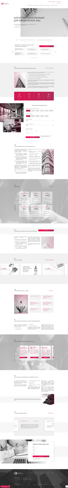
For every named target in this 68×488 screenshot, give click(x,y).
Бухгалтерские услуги (31, 5)
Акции (56, 3)
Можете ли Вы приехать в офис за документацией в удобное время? (47, 303)
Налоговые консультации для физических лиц (20, 49)
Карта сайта (16, 483)
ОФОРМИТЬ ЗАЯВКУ (15, 207)
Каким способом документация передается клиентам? (34, 303)
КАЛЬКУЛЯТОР (15, 200)
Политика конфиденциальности (18, 484)
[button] (35, 296)
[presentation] (12, 52)
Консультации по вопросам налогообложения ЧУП (34, 53)
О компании (52, 5)
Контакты (56, 5)
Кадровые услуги (36, 5)
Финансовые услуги (42, 5)
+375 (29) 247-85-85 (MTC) (26, 478)
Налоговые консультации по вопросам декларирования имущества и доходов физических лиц (35, 49)
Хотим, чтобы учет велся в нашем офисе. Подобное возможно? (47, 297)
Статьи (60, 3)
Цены (58, 3)
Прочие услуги (48, 5)
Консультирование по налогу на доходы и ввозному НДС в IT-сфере (48, 49)
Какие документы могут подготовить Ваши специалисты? (47, 309)
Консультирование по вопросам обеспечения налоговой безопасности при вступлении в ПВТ (48, 53)
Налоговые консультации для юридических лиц (20, 53)
